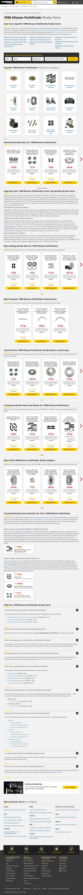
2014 (56, 32)
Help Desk (9, 868)
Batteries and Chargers (29, 237)
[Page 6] (44, 188)
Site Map (44, 888)
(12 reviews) (32, 391)
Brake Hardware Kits (16, 722)
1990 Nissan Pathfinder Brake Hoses (40, 37)
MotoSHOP (45, 863)
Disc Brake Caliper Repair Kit (15, 683)
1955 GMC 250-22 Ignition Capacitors (40, 830)
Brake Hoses (42, 30)
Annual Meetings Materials (31, 866)
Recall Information (11, 878)
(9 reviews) (32, 446)
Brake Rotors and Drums (54, 30)
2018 (70, 32)
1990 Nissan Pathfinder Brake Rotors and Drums (66, 43)
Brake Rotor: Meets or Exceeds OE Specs (23, 586)
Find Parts (73, 59)
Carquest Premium (9, 225)
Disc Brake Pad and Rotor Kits (19, 727)
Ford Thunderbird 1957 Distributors (14, 826)
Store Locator (27, 883)
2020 (5, 34)
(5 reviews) (32, 179)
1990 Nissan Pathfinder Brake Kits (40, 40)
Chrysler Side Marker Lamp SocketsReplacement (11, 832)
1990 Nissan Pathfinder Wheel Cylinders (64, 47)
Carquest (72, 223)
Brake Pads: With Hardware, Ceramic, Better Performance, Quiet (22, 550)
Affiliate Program (28, 863)
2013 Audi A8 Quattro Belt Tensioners (66, 817)
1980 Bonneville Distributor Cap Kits (40, 819)
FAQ (7, 863)
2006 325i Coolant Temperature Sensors (41, 812)
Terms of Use (36, 888)
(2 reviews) (51, 285)
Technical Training (46, 876)
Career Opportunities (30, 868)
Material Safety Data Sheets (31, 878)
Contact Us (9, 861)
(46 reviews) (51, 179)
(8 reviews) (13, 446)
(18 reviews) (51, 446)
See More (13, 173)
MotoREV (44, 868)
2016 (63, 32)
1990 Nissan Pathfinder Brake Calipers (16, 42)
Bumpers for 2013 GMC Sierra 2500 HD (40, 828)
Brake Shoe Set (17, 577)
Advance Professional (47, 861)
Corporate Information (30, 871)
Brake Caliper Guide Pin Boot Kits (20, 725)
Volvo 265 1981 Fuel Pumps (62, 832)
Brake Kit (10, 203)
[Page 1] (36, 188)
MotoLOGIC (45, 866)
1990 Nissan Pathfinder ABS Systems (15, 37)
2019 (73, 32)
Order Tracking (10, 876)
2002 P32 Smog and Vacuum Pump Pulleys (67, 810)
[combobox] (44, 2)
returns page (58, 772)
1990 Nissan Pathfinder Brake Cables (15, 40)
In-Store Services (10, 873)
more (5, 139)
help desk (49, 757)
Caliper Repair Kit (12, 673)
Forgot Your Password (12, 866)
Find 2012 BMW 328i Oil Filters (38, 810)
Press (25, 880)
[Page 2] (38, 188)
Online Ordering (46, 871)
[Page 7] (46, 188)
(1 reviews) (23, 338)
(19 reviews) (32, 499)
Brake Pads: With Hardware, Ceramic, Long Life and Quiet (23, 617)
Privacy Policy (27, 888)
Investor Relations (29, 876)
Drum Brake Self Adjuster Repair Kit (22, 596)
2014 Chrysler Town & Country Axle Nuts (15, 836)
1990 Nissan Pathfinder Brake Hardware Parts (13, 45)
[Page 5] (43, 188)
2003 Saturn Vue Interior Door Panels (65, 824)
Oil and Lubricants (42, 237)
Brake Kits (34, 30)
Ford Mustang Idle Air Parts (11, 823)
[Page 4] (41, 188)
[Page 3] (39, 188)
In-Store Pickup (10, 871)
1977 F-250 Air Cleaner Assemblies (13, 820)
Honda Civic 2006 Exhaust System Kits (14, 810)
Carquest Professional (62, 223)
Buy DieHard (70, 787)
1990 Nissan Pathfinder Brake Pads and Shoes (66, 38)
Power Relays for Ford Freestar (12, 817)
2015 (59, 32)
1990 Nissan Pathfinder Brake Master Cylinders (41, 43)
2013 (52, 32)
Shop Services (45, 873)
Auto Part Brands (28, 861)
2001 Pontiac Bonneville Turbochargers (41, 821)
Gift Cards (26, 873)
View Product (13, 183)
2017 (66, 32)
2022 (8, 34)
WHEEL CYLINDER (16, 701)
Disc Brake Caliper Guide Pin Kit (16, 678)
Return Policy (9, 880)
